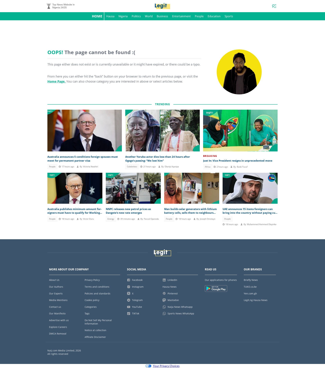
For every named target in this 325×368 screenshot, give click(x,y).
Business (162, 16)
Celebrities (132, 166)
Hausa (110, 16)
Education (214, 16)
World (149, 16)
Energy (110, 218)
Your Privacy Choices (166, 366)
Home (97, 16)
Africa (207, 166)
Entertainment (181, 16)
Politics (136, 16)
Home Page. (56, 81)
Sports (229, 16)
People (199, 16)
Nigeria (123, 16)
